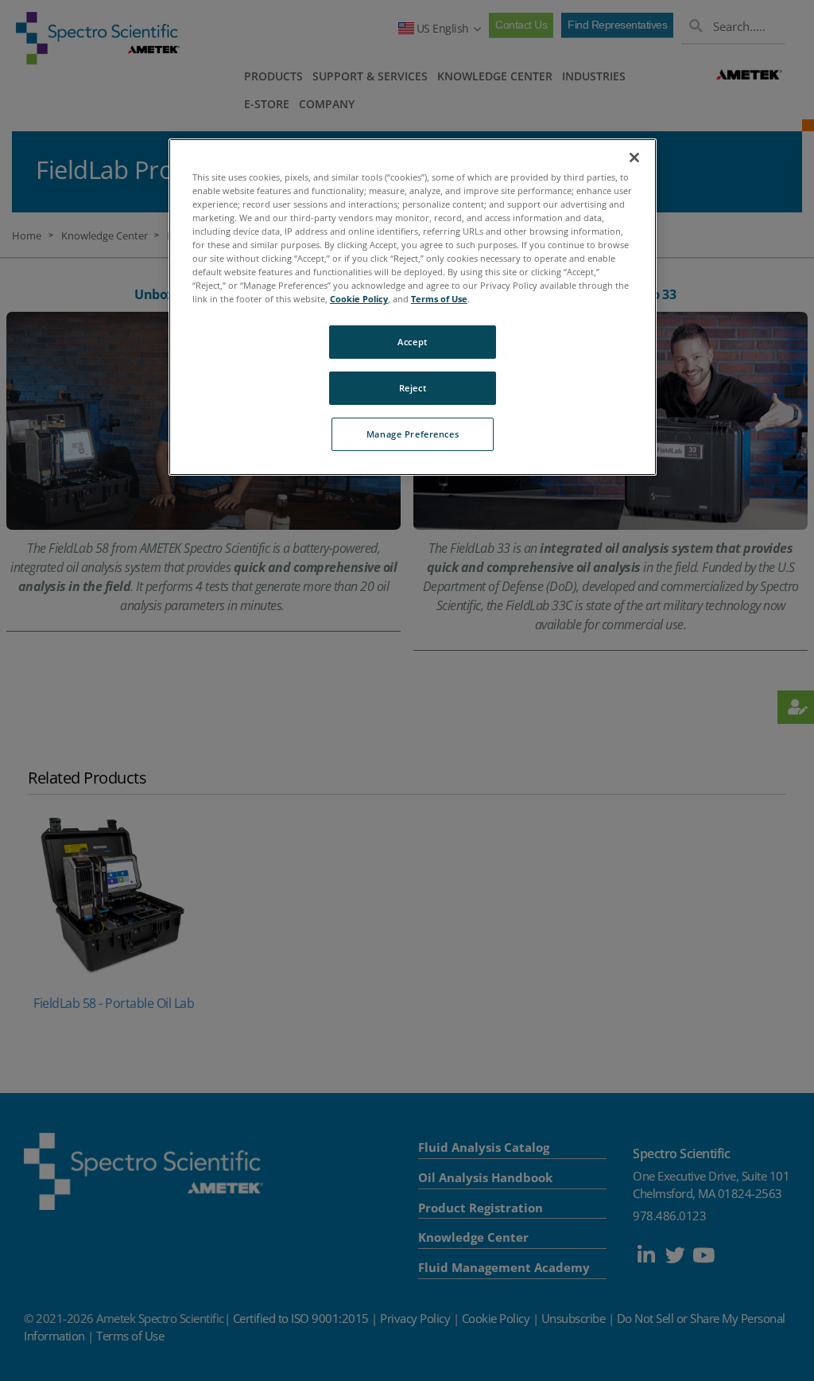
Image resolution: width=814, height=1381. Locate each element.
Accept (412, 342)
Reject (412, 388)
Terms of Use (439, 299)
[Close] (634, 157)
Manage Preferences (412, 434)
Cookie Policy (359, 299)
